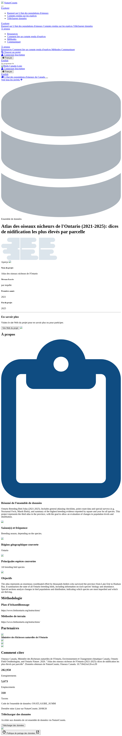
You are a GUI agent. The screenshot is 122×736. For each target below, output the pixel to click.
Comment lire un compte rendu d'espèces (26, 36)
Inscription (20, 55)
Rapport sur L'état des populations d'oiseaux (28, 13)
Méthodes (11, 39)
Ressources (12, 34)
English (4, 60)
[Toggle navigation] (2, 6)
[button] (5, 8)
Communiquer (14, 42)
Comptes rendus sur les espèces (22, 16)
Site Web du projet (10, 328)
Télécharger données (17, 18)
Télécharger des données (13, 725)
